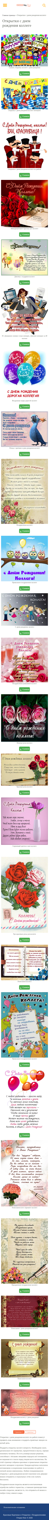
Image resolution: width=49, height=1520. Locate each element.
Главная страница (8, 15)
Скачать (25, 73)
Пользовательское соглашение (14, 1507)
